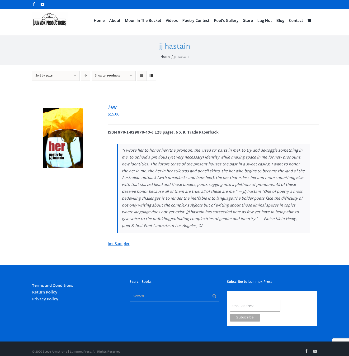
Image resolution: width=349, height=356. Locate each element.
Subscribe (239, 295)
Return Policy (44, 292)
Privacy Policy (45, 299)
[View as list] (151, 76)
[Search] (214, 296)
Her (112, 108)
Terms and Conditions (52, 286)
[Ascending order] (85, 76)
